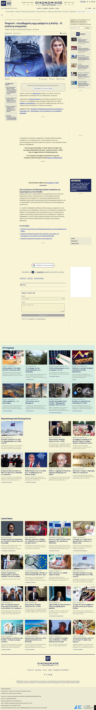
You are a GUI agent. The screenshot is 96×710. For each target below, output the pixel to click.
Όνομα (23, 296)
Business (45, 8)
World (57, 8)
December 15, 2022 (53, 183)
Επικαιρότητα (10, 19)
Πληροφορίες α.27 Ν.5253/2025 (61, 670)
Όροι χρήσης (38, 670)
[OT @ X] (89, 2)
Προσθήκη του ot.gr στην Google (44, 88)
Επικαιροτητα (8, 33)
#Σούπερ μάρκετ (10, 11)
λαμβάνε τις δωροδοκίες (27, 103)
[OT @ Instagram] (92, 2)
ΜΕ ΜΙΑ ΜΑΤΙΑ (74, 241)
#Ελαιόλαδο (73, 11)
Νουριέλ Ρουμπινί (35, 99)
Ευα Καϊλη (30, 278)
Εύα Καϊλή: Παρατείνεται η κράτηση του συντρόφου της (36, 238)
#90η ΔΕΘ (17, 11)
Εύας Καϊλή (36, 93)
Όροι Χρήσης (31, 319)
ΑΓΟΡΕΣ (73, 238)
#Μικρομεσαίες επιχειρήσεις (28, 11)
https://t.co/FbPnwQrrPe (54, 158)
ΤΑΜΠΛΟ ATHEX (75, 243)
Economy (51, 8)
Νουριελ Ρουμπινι (38, 278)
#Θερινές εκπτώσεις (41, 11)
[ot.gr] (48, 5)
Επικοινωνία (30, 670)
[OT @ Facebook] (87, 2)
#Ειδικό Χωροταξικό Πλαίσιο (55, 11)
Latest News (6, 518)
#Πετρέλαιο (66, 11)
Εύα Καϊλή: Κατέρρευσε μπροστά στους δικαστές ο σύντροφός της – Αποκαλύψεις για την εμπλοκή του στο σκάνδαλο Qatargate (41, 111)
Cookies (50, 670)
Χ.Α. (2, 15)
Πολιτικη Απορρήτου (41, 319)
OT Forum (83, 1)
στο (39, 272)
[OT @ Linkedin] (94, 2)
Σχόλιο (23, 302)
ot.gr (5, 19)
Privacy (45, 670)
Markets (39, 8)
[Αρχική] (6, 3)
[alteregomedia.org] (78, 708)
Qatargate (23, 278)
